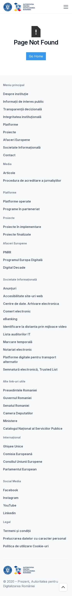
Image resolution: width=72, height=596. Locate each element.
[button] (65, 6)
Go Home (36, 56)
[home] (19, 6)
